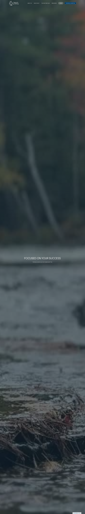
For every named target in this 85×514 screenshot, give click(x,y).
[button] (29, 3)
